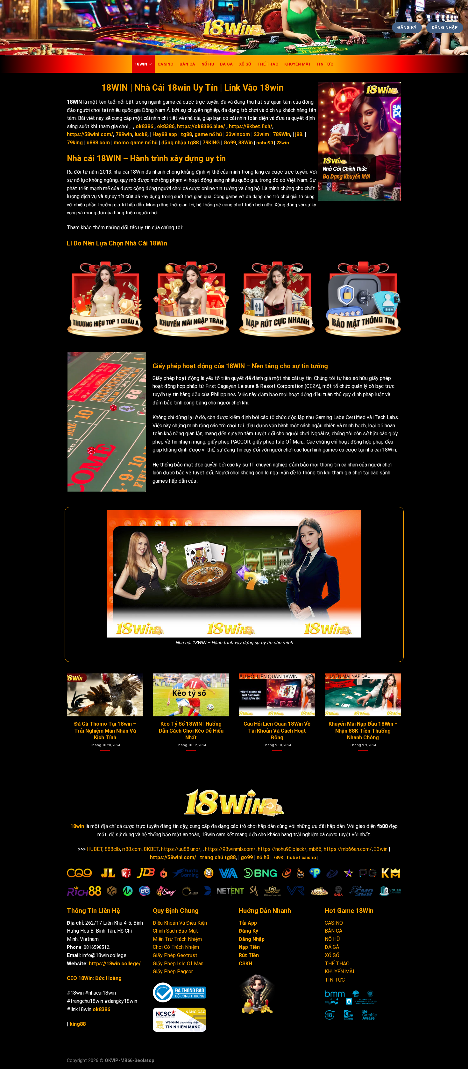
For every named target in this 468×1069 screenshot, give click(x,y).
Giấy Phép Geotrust (175, 955)
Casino (166, 64)
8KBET (151, 849)
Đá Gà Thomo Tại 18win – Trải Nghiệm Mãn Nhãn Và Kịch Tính (280, 731)
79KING (211, 143)
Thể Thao (267, 64)
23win (282, 143)
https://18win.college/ (115, 964)
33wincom (238, 134)
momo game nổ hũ (136, 143)
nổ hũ (263, 857)
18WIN (141, 64)
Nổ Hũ (208, 64)
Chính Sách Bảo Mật (175, 931)
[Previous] (77, 704)
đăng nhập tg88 (180, 143)
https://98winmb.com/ (230, 849)
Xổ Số (245, 64)
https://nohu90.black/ (282, 849)
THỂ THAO (337, 964)
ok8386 (144, 126)
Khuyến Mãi (297, 64)
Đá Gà (226, 64)
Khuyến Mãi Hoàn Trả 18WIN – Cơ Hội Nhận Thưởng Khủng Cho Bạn (108, 731)
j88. (299, 134)
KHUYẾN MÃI (339, 972)
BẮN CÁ (333, 931)
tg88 (186, 134)
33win (380, 849)
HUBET (95, 849)
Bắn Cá (187, 64)
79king (75, 143)
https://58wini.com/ (90, 134)
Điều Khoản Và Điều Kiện (180, 923)
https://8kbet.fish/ (250, 126)
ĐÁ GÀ (332, 947)
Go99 (229, 143)
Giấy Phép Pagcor (173, 972)
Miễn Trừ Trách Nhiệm (177, 939)
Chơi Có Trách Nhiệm (176, 947)
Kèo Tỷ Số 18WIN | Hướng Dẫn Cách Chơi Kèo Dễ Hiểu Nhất (366, 731)
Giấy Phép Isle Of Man (178, 964)
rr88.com (132, 849)
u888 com (98, 143)
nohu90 (264, 143)
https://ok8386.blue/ (201, 126)
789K (278, 857)
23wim (261, 134)
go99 (247, 857)
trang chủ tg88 (218, 857)
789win (124, 134)
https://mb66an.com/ (348, 849)
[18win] (234, 27)
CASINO (334, 923)
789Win (281, 134)
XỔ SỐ (332, 955)
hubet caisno (301, 857)
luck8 (141, 134)
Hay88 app (164, 134)
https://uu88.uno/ (181, 849)
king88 (78, 1024)
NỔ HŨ (332, 939)
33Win (245, 143)
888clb (112, 849)
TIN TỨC (324, 64)
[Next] (391, 704)
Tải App (248, 923)
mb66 (315, 849)
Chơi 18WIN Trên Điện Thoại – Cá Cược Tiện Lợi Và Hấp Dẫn (194, 731)
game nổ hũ (208, 134)
